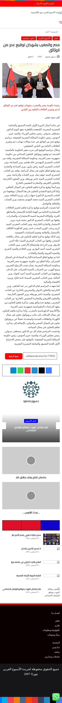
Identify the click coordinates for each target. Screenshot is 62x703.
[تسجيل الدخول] (44, 22)
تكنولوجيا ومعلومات (51, 630)
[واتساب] (20, 370)
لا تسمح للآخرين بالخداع (31, 549)
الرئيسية (54, 32)
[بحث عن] (55, 22)
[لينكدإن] (35, 370)
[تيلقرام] (13, 370)
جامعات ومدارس (52, 657)
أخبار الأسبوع (31, 421)
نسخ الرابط (14, 356)
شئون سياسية (28, 38)
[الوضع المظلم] (49, 22)
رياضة (57, 652)
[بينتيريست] (28, 370)
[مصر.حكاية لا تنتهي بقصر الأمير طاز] (51, 539)
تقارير (57, 625)
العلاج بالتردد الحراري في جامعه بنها (26, 562)
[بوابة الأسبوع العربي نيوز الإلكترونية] (46, 12)
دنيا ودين (56, 647)
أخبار (47, 32)
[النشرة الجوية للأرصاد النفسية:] (51, 579)
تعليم (57, 621)
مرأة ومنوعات (53, 635)
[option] (31, 425)
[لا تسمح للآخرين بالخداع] (51, 552)
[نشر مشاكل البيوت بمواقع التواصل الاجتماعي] (51, 593)
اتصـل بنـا (55, 613)
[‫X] (42, 370)
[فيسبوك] (49, 370)
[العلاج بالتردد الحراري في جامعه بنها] (51, 566)
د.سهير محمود (50, 57)
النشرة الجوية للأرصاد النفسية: (41, 3)
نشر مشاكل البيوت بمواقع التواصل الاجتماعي (31, 428)
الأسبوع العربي (44, 38)
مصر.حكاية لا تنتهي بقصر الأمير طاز (26, 535)
